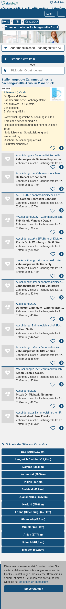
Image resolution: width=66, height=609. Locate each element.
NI (17, 21)
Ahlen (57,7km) (33, 534)
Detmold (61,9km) (33, 542)
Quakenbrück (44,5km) (33, 497)
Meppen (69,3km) (33, 549)
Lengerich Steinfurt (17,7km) (33, 459)
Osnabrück (31, 21)
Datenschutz (26, 581)
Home (5, 21)
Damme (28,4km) (33, 466)
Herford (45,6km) (33, 504)
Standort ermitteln (23, 59)
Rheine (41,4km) (33, 481)
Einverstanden (33, 588)
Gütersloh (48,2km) (33, 519)
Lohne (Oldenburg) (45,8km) (33, 512)
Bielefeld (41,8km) (33, 489)
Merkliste (58, 2)
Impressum (41, 581)
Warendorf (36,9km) (33, 474)
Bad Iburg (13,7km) (33, 451)
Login (49, 13)
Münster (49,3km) (33, 527)
